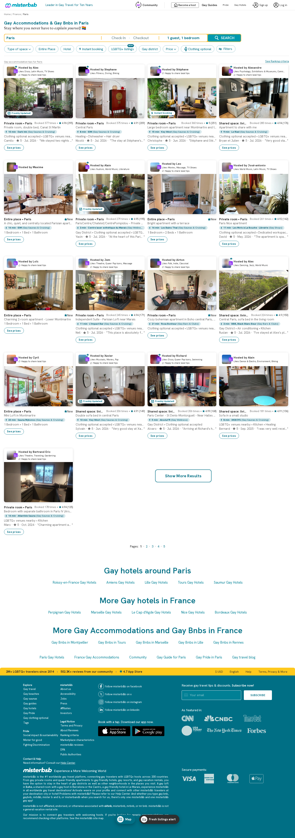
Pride (226, 5)
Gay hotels (29, 708)
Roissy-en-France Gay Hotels (74, 582)
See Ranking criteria (277, 61)
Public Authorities (70, 754)
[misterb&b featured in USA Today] (192, 731)
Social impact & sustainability (40, 735)
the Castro (94, 787)
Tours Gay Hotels (191, 582)
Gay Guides (209, 5)
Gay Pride (29, 713)
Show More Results (183, 475)
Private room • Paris (18, 123)
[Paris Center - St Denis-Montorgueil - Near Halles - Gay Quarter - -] (209, 403)
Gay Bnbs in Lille (190, 642)
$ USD (219, 671)
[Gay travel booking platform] (37, 770)
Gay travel (29, 689)
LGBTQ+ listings (122, 49)
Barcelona (78, 787)
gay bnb (163, 793)
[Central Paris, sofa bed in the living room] (281, 307)
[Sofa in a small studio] (281, 403)
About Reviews (69, 730)
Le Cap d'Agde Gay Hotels (151, 612)
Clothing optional (199, 49)
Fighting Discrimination (36, 745)
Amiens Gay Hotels (120, 582)
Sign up (263, 5)
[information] (16, 71)
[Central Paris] (138, 115)
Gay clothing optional (35, 718)
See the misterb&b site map (87, 818)
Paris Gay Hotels (52, 657)
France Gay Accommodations (96, 657)
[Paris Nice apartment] (281, 211)
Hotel (67, 49)
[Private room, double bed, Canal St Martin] (66, 115)
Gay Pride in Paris (209, 657)
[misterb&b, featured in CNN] (187, 718)
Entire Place (47, 49)
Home (7, 14)
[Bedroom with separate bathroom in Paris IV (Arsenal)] (66, 499)
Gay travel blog (243, 657)
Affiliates (65, 708)
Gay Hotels (240, 5)
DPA (62, 749)
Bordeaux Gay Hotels (231, 612)
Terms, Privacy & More (272, 671)
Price (169, 49)
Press (63, 703)
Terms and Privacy (71, 725)
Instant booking (92, 49)
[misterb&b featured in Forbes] (256, 730)
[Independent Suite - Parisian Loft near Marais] (138, 307)
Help (248, 671)
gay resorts (125, 780)
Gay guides (30, 703)
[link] (38, 134)
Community (150, 5)
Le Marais (134, 787)
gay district (150, 49)
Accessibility (68, 694)
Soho (29, 787)
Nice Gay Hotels (193, 612)
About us (65, 689)
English (234, 671)
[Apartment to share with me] (281, 115)
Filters (227, 49)
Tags (26, 722)
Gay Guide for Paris (171, 657)
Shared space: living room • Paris (233, 123)
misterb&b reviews (71, 745)
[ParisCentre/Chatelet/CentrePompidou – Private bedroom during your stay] (138, 211)
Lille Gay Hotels (156, 582)
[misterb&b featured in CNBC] (218, 718)
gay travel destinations (57, 790)
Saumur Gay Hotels (228, 582)
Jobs (63, 698)
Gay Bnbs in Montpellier (70, 642)
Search (227, 38)
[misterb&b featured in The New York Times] (224, 730)
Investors (66, 713)
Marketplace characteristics (77, 740)
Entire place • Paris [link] (17, 219)
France (17, 14)
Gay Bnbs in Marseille (152, 642)
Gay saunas (30, 698)
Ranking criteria (69, 735)
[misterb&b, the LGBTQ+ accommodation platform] (20, 5)
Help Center (68, 763)
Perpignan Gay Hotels (64, 612)
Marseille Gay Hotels (106, 612)
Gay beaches (31, 694)
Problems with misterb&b (74, 793)
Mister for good (32, 740)
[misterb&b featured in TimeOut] (252, 718)
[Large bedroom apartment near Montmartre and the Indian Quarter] (209, 115)
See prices (14, 147)
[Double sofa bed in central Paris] (138, 403)
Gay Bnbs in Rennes (228, 642)
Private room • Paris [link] (162, 315)
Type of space (17, 49)
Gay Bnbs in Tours (112, 642)
